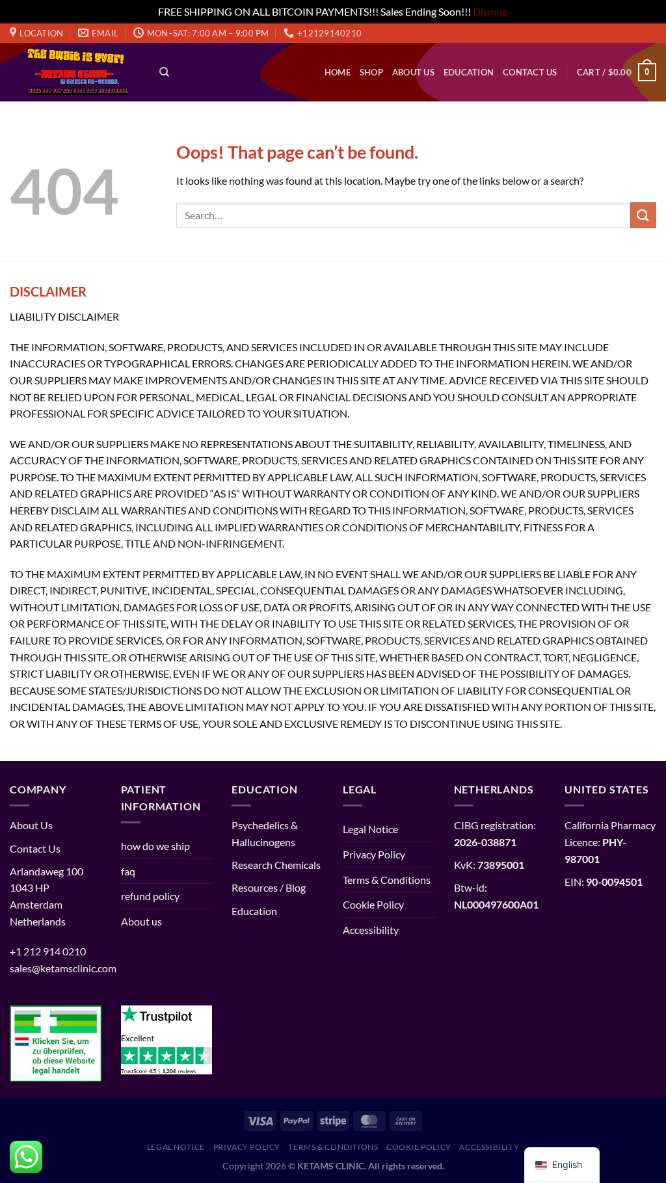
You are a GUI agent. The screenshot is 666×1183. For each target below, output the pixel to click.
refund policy (150, 896)
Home (338, 72)
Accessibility (371, 930)
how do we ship (155, 846)
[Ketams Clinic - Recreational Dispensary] (75, 72)
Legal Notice (370, 829)
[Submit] (643, 215)
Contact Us (530, 72)
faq (128, 871)
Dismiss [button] (490, 11)
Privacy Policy (374, 854)
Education (469, 72)
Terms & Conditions (387, 879)
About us (413, 72)
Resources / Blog (269, 887)
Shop (371, 72)
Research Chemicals (276, 864)
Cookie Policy (373, 904)
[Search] (164, 72)
